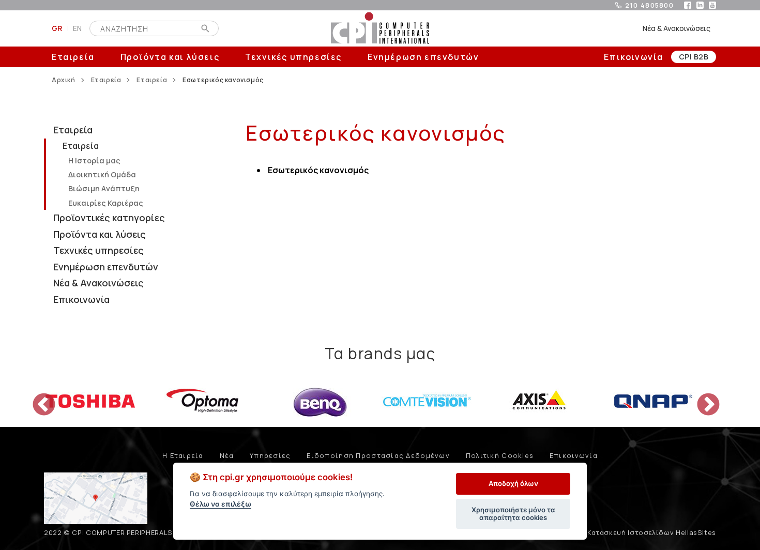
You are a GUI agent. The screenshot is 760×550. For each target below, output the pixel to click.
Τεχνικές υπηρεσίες (293, 57)
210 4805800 (649, 5)
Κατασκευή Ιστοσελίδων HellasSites (651, 532)
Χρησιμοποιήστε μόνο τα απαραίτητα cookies (513, 514)
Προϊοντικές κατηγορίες (109, 217)
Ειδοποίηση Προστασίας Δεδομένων (378, 455)
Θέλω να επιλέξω (220, 504)
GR (57, 28)
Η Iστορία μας (94, 160)
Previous (36, 397)
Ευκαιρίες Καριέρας (105, 203)
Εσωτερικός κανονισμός (318, 170)
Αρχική (63, 80)
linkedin (700, 5)
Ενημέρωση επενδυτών (423, 57)
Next (700, 397)
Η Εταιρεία (183, 455)
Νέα (227, 455)
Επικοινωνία (633, 57)
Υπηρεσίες (270, 455)
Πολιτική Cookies (500, 455)
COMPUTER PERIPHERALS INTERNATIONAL (380, 28)
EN (77, 28)
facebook (687, 5)
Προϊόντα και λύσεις (169, 57)
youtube (712, 5)
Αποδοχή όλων (513, 483)
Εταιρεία (73, 57)
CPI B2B (693, 57)
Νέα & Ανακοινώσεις (676, 28)
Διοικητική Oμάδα (102, 174)
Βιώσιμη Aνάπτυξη (104, 188)
